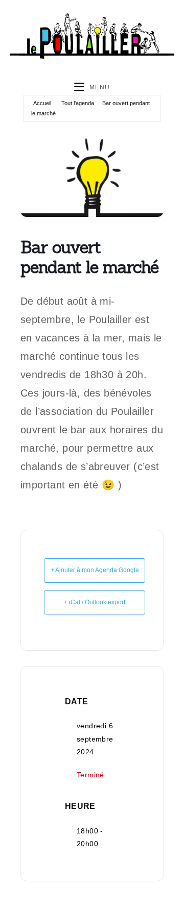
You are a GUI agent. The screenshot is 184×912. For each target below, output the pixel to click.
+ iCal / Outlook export (94, 602)
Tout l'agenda (77, 103)
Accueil (42, 103)
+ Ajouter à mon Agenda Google (95, 570)
